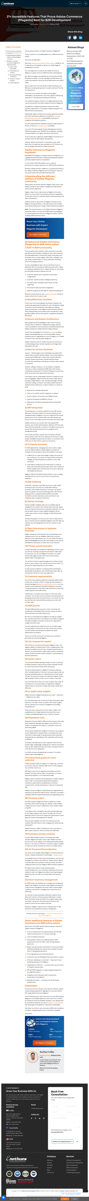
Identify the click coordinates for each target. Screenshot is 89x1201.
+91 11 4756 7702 (14, 1124)
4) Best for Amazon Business (15, 79)
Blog (48, 1170)
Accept (65, 1199)
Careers (49, 1168)
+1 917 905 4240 (17, 1149)
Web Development (72, 1168)
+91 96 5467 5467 (15, 1122)
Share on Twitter (75, 38)
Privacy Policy (34, 1196)
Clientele (50, 1165)
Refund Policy (58, 1196)
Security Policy (43, 1196)
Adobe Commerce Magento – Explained (14, 52)
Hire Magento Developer (38, 235)
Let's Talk (75, 106)
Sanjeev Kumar (44, 24)
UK (77, 1191)
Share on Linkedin (81, 38)
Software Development (73, 1160)
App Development (72, 1165)
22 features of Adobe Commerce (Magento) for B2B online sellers (13, 62)
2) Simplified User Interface (14, 71)
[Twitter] (35, 1118)
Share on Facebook (69, 38)
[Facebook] (31, 1118)
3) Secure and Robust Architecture (15, 75)
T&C (28, 1196)
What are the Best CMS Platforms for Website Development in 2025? (74, 53)
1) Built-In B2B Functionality (13, 67)
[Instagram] (43, 1118)
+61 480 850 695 (18, 1135)
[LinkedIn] (39, 1118)
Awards (49, 1163)
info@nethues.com (37, 1108)
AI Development (71, 1170)
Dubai (67, 1191)
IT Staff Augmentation (73, 1172)
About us (50, 1160)
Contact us (50, 1172)
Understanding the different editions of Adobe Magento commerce (14, 57)
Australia (72, 1191)
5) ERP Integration (14, 82)
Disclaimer (51, 1196)
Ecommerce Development (74, 1163)
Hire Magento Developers (44, 1043)
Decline (75, 1199)
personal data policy (57, 1132)
